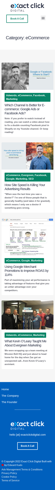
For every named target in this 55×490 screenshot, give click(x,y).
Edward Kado (14, 465)
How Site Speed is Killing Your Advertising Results (25, 187)
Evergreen (27, 175)
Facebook (39, 95)
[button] (43, 17)
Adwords (11, 95)
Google (10, 179)
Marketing (12, 99)
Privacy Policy (9, 473)
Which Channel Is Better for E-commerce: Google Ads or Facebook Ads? (25, 109)
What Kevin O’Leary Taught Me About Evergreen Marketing (25, 343)
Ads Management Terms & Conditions (22, 469)
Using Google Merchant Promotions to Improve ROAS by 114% (26, 271)
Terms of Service (11, 480)
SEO (31, 179)
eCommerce (25, 95)
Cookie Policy (9, 477)
